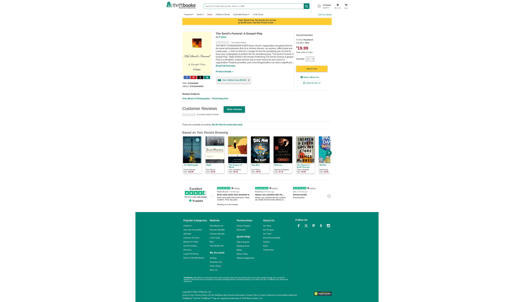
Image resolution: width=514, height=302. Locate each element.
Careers (266, 242)
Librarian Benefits (217, 234)
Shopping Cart (216, 262)
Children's (187, 226)
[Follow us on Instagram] (328, 225)
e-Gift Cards (215, 238)
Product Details (223, 71)
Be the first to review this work (227, 124)
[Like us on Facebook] (298, 225)
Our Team (267, 234)
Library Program (243, 226)
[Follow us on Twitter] (306, 225)
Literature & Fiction (191, 238)
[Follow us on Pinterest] (313, 225)
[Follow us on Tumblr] (321, 225)
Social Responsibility (271, 238)
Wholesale (241, 230)
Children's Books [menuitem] (223, 14)
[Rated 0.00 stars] (222, 42)
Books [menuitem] (199, 14)
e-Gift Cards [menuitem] (258, 14)
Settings (213, 258)
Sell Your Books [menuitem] (325, 14)
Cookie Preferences (267, 295)
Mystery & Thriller (190, 242)
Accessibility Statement (287, 295)
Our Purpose (268, 230)
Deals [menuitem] (209, 14)
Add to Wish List (311, 77)
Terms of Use (188, 295)
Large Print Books (191, 254)
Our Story (267, 226)
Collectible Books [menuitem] (240, 14)
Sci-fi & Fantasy (190, 246)
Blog (211, 242)
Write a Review (234, 109)
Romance (187, 250)
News (265, 246)
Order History (215, 266)
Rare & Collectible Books (193, 258)
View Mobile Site (217, 246)
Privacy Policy (201, 295)
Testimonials (268, 250)
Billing (239, 250)
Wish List (213, 270)
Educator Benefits (217, 230)
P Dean (222, 37)
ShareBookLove (216, 226)
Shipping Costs (243, 246)
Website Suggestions (245, 258)
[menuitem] (327, 6)
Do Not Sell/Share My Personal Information (226, 295)
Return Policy (242, 254)
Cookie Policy (252, 295)
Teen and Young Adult (192, 230)
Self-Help (187, 234)
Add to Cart (312, 69)
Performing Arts (220, 98)
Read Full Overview (225, 66)
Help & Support (243, 242)
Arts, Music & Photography (196, 98)
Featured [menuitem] (188, 14)
